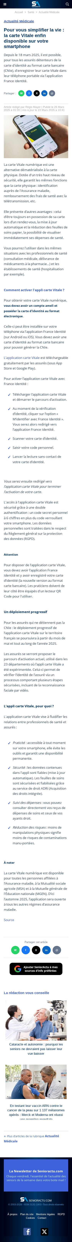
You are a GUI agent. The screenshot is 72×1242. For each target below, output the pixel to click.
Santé (31, 12)
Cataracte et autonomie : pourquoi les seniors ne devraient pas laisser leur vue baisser (36, 1048)
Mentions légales (46, 1214)
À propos (12, 1214)
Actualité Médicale (49, 12)
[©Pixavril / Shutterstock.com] (36, 117)
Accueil (19, 12)
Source (9, 920)
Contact (42, 1217)
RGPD (61, 1214)
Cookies (31, 1217)
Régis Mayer (33, 106)
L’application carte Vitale (22, 357)
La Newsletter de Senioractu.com (36, 1171)
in (44, 93)
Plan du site (27, 1214)
